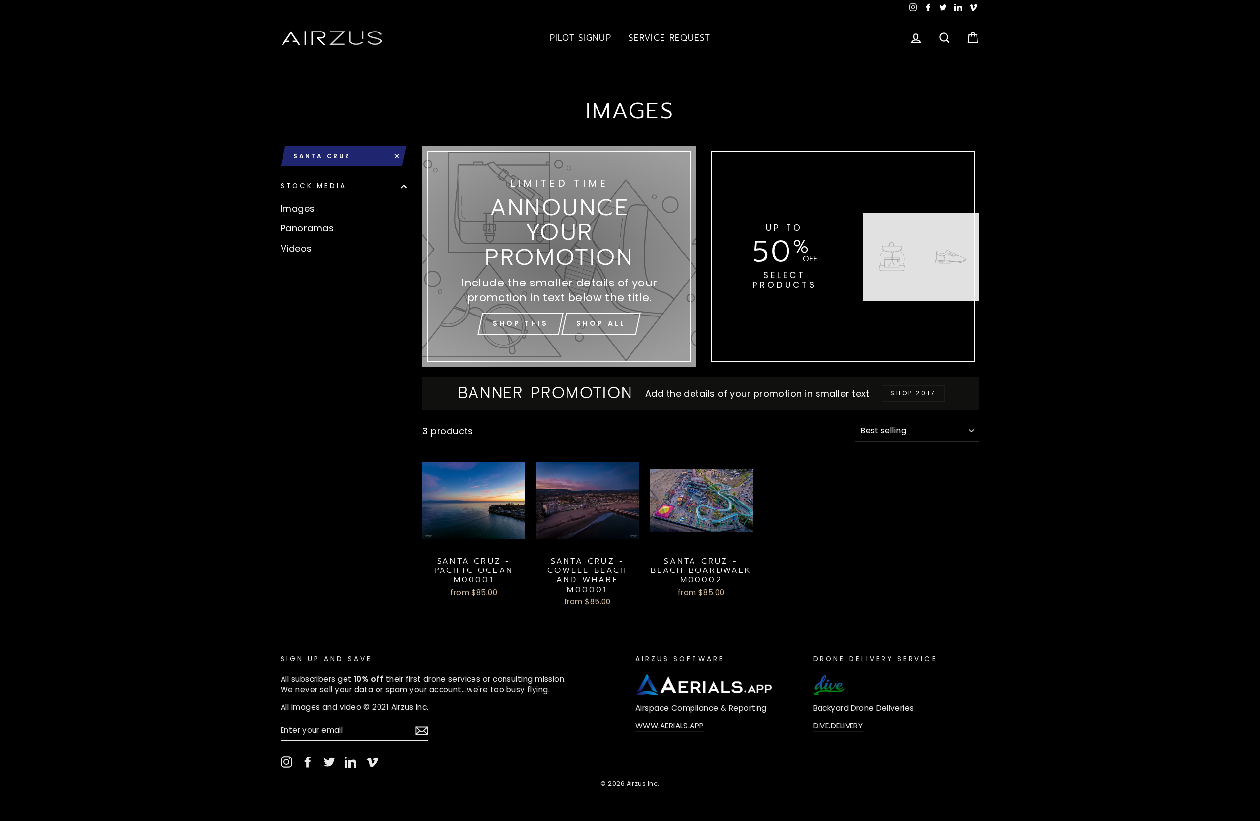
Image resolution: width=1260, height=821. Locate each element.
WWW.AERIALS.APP (669, 726)
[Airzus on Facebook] (308, 762)
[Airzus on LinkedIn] (350, 762)
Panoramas (307, 228)
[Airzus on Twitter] (329, 762)
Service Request (669, 38)
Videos (296, 248)
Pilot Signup (580, 38)
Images (298, 208)
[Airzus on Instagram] (286, 762)
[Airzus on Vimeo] (372, 762)
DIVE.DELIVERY (838, 726)
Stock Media (314, 186)
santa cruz (322, 156)
